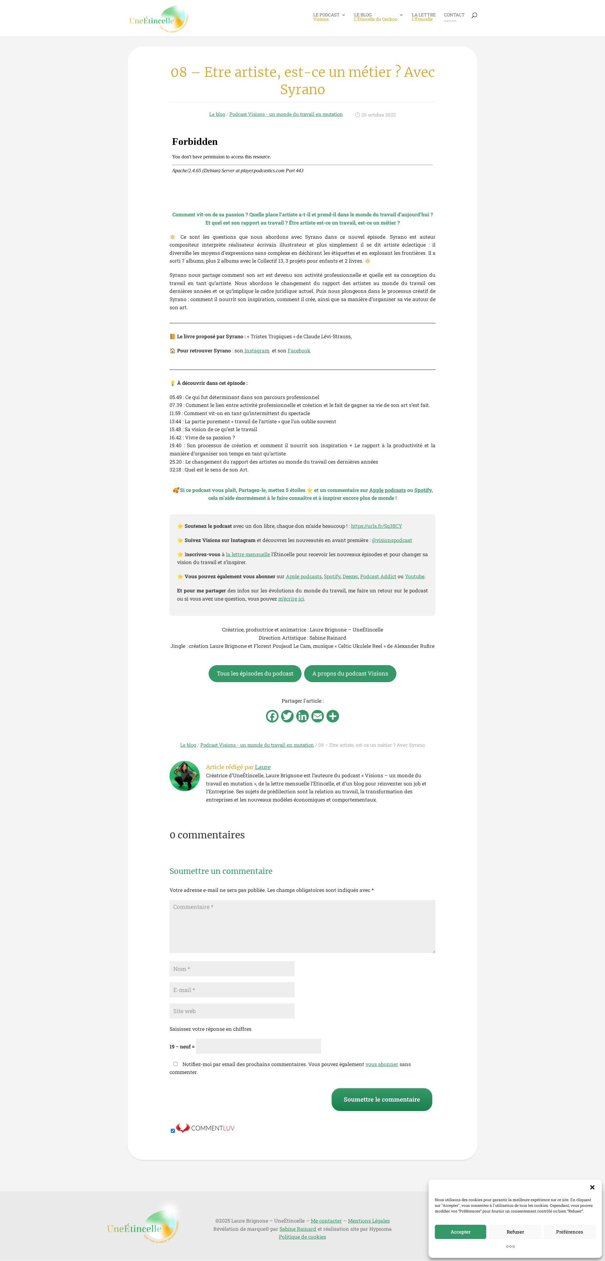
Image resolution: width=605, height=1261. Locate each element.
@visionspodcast (392, 540)
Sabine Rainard (297, 1228)
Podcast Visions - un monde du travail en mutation (286, 114)
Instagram (256, 350)
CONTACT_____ (454, 17)
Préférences (569, 1232)
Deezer (350, 576)
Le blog (217, 114)
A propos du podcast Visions (350, 673)
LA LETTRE (424, 17)
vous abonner (382, 1064)
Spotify (332, 576)
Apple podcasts (387, 490)
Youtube (414, 576)
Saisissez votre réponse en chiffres (210, 1028)
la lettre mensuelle (248, 554)
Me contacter (326, 1220)
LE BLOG (375, 17)
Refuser (515, 1232)
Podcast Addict (378, 576)
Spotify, (423, 490)
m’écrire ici (291, 598)
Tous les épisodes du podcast (255, 673)
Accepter (460, 1232)
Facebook (299, 350)
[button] (592, 1187)
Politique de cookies (302, 1236)
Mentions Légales (369, 1220)
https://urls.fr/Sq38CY (376, 525)
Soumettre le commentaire (382, 1099)
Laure (263, 767)
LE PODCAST (326, 17)
